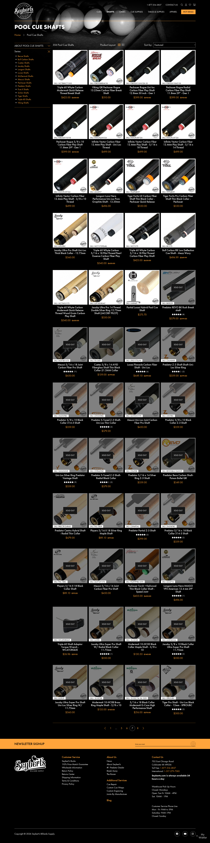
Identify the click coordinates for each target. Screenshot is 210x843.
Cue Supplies (137, 11)
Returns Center (68, 774)
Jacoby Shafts (24, 66)
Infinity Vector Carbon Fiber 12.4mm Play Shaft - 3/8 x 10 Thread (70, 198)
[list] (123, 45)
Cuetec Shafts (24, 62)
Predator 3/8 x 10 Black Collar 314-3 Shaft (70, 421)
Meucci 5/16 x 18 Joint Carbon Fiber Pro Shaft (70, 366)
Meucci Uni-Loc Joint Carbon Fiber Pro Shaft (142, 421)
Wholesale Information (72, 767)
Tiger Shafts (23, 96)
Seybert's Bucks (69, 761)
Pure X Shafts (23, 89)
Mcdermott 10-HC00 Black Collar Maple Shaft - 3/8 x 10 (142, 647)
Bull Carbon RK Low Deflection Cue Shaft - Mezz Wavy (178, 252)
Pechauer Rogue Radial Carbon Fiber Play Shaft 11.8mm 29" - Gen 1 (178, 90)
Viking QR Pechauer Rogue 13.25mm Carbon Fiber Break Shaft (106, 90)
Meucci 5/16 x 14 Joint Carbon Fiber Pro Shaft (106, 587)
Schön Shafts (23, 92)
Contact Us (172, 5)
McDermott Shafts (25, 76)
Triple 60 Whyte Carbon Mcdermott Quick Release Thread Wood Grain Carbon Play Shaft (70, 312)
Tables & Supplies (156, 11)
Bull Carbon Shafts (26, 59)
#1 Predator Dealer (115, 767)
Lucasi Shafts (23, 72)
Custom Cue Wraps (115, 787)
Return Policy (67, 770)
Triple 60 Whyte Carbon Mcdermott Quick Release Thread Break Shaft (70, 90)
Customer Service (71, 757)
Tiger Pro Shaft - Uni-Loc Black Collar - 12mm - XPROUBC (178, 704)
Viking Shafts (23, 102)
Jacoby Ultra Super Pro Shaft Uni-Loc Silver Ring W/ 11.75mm (70, 705)
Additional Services (117, 780)
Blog (109, 800)
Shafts (110, 11)
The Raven (111, 774)
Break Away (112, 770)
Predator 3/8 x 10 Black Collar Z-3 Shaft (178, 421)
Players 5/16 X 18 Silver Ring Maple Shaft (106, 532)
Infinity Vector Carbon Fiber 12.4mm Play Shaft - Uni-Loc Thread (106, 144)
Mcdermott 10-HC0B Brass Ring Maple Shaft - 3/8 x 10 (106, 704)
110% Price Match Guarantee (75, 764)
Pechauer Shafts (25, 82)
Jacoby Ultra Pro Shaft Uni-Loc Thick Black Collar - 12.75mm (70, 252)
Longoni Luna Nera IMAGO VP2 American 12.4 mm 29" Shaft (178, 588)
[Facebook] (177, 833)
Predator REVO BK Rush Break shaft (178, 309)
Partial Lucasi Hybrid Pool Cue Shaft (142, 309)
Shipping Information (71, 777)
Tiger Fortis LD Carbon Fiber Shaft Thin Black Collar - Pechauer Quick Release (142, 198)
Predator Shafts (24, 86)
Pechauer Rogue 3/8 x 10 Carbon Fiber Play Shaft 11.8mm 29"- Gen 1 (70, 144)
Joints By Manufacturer (117, 794)
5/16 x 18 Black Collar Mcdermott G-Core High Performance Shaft (142, 705)
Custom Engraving (115, 790)
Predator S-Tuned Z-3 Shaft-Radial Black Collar (106, 477)
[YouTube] (185, 833)
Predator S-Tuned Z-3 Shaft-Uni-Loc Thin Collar (106, 421)
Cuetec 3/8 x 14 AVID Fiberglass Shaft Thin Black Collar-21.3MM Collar (106, 367)
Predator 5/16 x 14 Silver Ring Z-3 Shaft (142, 477)
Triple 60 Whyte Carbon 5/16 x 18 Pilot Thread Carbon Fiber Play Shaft (142, 253)
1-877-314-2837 (154, 5)
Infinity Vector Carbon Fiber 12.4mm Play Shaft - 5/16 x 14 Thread (178, 144)
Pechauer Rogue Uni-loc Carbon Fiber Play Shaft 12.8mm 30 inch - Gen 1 (142, 90)
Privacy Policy (68, 784)
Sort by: (148, 44)
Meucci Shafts (24, 79)
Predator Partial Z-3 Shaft (142, 530)
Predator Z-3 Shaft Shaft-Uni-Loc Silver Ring (178, 366)
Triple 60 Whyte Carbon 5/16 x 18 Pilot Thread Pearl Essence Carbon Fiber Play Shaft (106, 255)
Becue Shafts (23, 56)
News (109, 761)
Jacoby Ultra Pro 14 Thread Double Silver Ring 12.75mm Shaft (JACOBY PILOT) (106, 310)
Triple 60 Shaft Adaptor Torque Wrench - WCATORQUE (70, 647)
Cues (99, 11)
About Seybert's (114, 764)
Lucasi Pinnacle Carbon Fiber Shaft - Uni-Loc (142, 366)
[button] (182, 5)
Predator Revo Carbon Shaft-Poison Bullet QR (178, 477)
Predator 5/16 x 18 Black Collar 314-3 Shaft (178, 532)
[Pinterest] (193, 833)
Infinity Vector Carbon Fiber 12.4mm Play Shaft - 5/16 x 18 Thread (142, 144)
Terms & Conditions (70, 780)
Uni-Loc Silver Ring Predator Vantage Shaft (70, 477)
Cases (122, 11)
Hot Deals (188, 11)
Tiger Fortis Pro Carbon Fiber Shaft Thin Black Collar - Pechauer (178, 198)
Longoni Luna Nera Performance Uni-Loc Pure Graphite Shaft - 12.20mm (106, 198)
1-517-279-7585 (172, 771)
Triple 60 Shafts (24, 99)
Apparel (173, 11)
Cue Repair (112, 784)
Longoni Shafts (24, 69)
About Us (111, 757)
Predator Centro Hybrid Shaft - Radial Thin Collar (70, 532)
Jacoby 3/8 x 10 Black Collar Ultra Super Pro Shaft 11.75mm (178, 647)
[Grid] (119, 45)
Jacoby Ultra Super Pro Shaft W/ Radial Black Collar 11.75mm (106, 647)
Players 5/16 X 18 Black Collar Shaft (70, 587)
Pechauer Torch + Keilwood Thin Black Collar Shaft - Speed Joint (142, 588)
